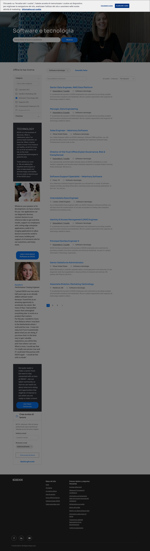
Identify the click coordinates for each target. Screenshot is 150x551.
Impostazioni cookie (107, 6)
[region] (75, 6)
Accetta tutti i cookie (122, 6)
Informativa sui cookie (31, 9)
